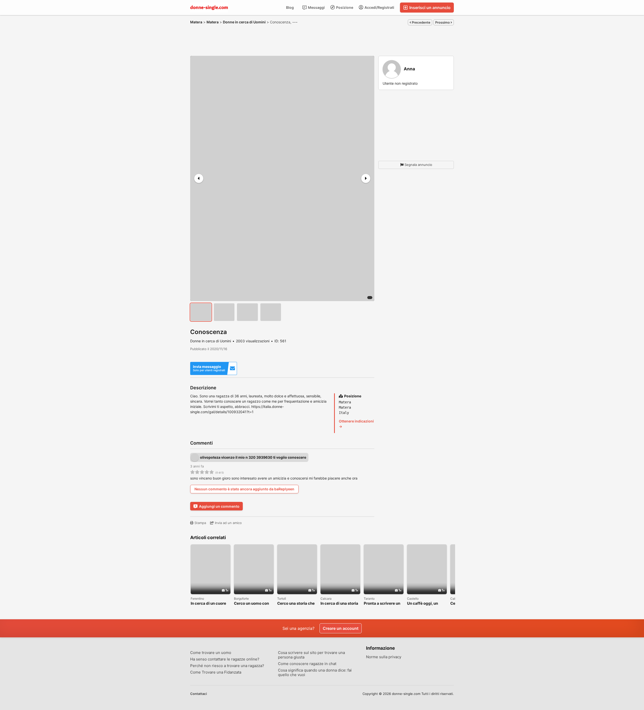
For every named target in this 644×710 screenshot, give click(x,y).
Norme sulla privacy (383, 657)
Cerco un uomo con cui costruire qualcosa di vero (251, 603)
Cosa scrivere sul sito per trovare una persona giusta (311, 654)
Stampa (199, 523)
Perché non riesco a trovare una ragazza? (227, 666)
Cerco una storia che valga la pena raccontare (296, 603)
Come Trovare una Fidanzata (215, 672)
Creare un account (340, 628)
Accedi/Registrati (379, 7)
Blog (290, 7)
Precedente (420, 22)
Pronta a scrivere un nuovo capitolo (382, 603)
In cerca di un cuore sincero (208, 603)
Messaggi (316, 7)
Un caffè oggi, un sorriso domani (422, 603)
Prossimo (443, 22)
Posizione (344, 7)
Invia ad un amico (228, 523)
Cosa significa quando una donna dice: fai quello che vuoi (315, 672)
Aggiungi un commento (219, 506)
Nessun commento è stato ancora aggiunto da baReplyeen (244, 489)
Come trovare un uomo (210, 652)
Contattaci (198, 694)
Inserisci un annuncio (429, 7)
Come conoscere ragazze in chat (307, 663)
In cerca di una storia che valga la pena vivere (339, 603)
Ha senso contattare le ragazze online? (224, 659)
